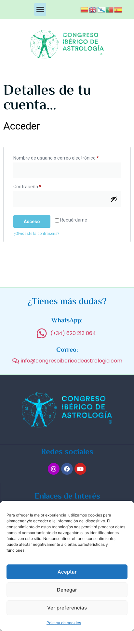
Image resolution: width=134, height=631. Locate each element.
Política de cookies (64, 622)
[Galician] (101, 9)
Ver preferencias (67, 608)
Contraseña (38, 185)
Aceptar (67, 572)
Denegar (67, 590)
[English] (93, 9)
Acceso (32, 221)
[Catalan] (84, 9)
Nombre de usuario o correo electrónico (67, 157)
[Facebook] (67, 469)
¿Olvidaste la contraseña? (36, 233)
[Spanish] (118, 9)
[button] (40, 9)
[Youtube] (80, 469)
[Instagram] (54, 469)
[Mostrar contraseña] (113, 199)
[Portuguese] (110, 9)
